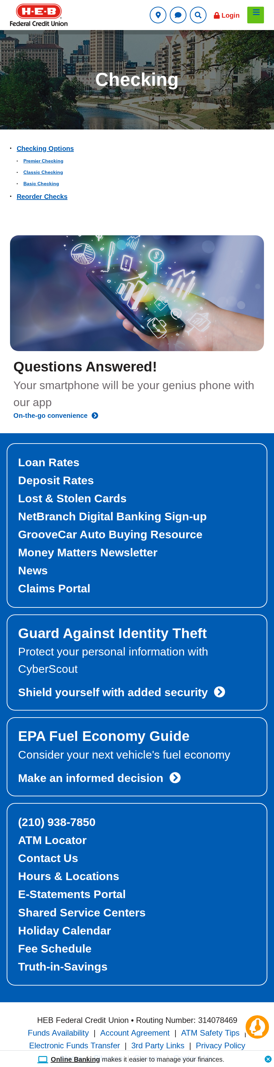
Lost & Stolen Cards (72, 498)
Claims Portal (54, 588)
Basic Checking (41, 183)
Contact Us (48, 858)
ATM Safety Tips (210, 1032)
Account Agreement (135, 1032)
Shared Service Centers (82, 912)
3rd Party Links (157, 1045)
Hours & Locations (68, 876)
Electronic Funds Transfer (74, 1045)
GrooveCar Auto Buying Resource (110, 534)
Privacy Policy (220, 1045)
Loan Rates (49, 462)
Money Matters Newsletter (87, 552)
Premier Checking (43, 161)
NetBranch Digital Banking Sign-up (112, 516)
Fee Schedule (55, 948)
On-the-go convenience (52, 415)
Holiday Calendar (64, 930)
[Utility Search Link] (198, 15)
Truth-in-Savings (63, 966)
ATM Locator (52, 840)
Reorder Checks (42, 196)
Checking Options (45, 148)
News (33, 570)
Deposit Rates (56, 480)
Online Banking (75, 1059)
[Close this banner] (268, 1057)
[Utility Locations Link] (158, 15)
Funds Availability (58, 1032)
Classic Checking (43, 172)
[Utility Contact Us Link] (178, 15)
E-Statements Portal (72, 894)
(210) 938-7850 (57, 822)
